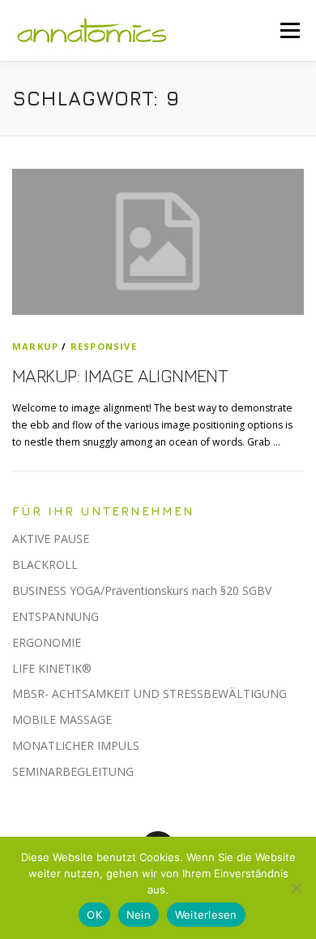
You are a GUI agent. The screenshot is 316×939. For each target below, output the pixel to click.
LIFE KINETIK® (52, 668)
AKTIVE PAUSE (50, 538)
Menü (288, 30)
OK (94, 914)
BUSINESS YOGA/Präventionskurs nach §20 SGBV (141, 590)
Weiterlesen (206, 914)
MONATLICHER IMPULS (75, 745)
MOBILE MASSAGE (62, 719)
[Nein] (296, 888)
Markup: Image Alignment (120, 375)
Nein (138, 914)
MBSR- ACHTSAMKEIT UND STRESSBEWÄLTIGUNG (149, 693)
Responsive (103, 346)
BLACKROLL (45, 564)
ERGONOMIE (46, 642)
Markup (35, 346)
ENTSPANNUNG (55, 616)
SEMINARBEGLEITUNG (73, 771)
